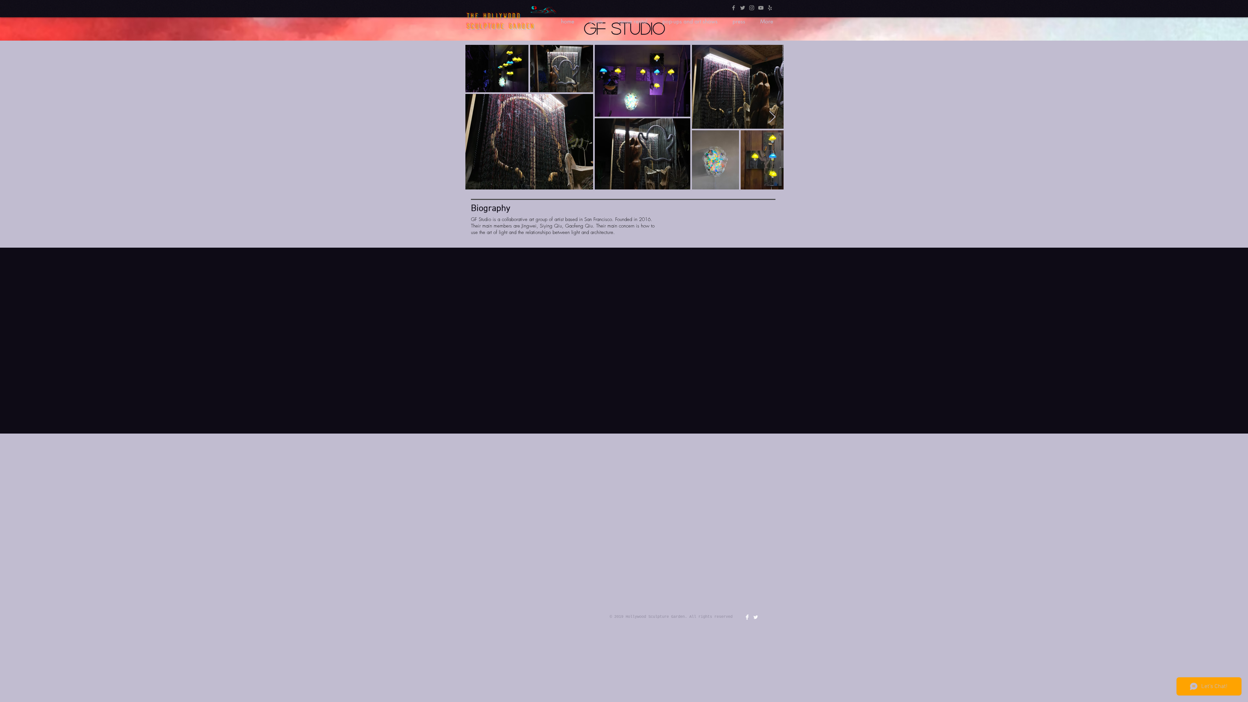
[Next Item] (772, 117)
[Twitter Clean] (755, 617)
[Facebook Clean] (747, 617)
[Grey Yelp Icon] (770, 8)
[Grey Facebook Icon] (733, 8)
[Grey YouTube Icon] (761, 8)
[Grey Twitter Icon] (742, 8)
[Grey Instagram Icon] (751, 8)
